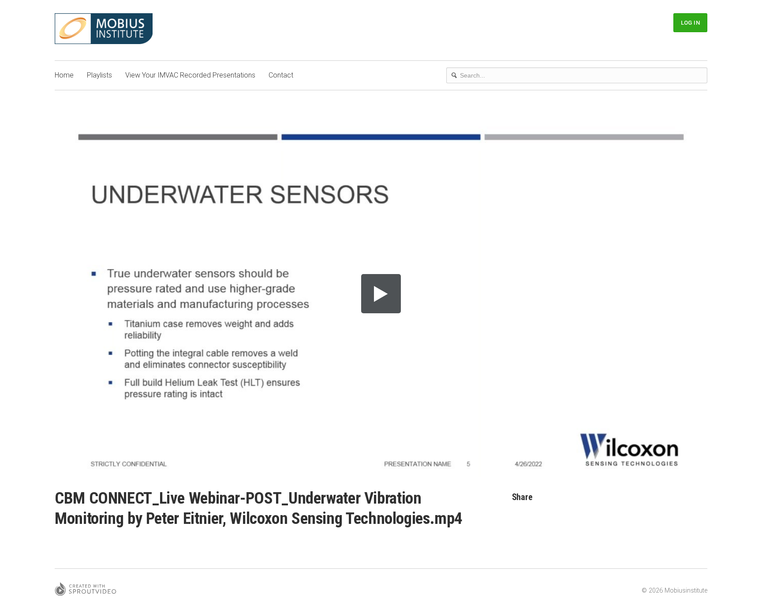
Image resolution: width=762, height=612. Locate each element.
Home (64, 75)
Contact (281, 75)
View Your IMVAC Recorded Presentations (190, 75)
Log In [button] (690, 22)
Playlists (99, 75)
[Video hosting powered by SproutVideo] (85, 590)
